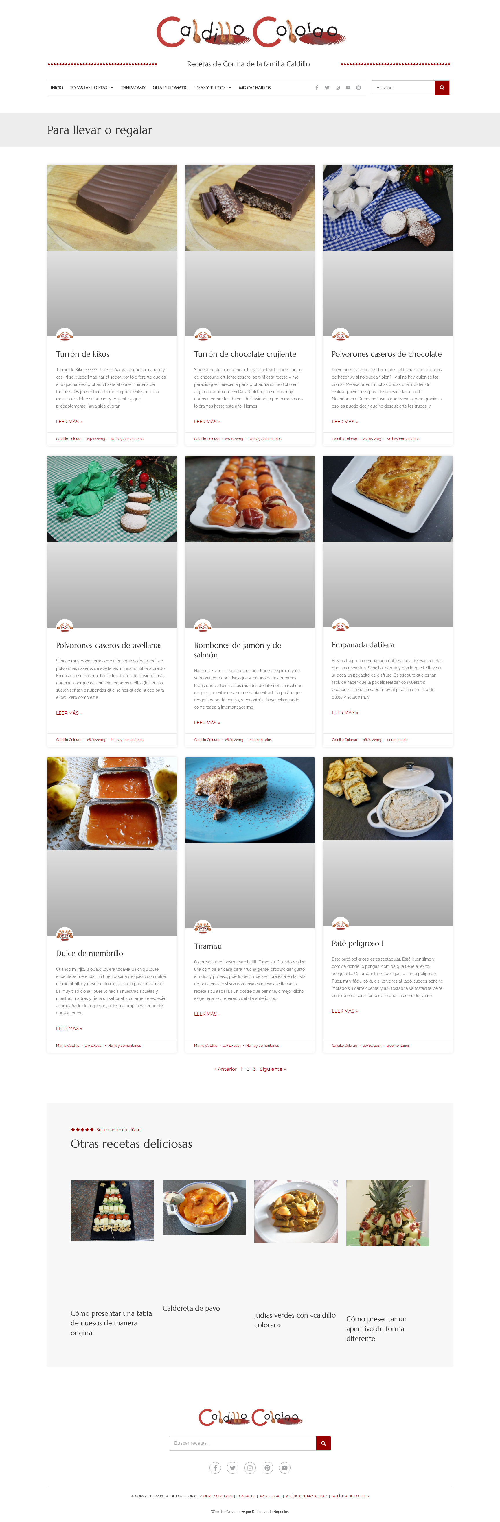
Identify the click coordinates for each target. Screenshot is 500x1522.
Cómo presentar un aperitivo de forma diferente (376, 1329)
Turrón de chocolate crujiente (245, 354)
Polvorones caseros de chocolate (387, 354)
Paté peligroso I (358, 943)
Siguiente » (273, 1069)
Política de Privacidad (306, 1496)
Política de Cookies (350, 1496)
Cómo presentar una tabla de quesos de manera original (111, 1323)
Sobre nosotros (216, 1496)
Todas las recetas (88, 87)
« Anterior (225, 1069)
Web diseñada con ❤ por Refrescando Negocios (250, 1512)
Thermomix (133, 87)
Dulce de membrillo (89, 953)
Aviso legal (270, 1496)
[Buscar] (442, 88)
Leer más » (69, 422)
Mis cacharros (255, 87)
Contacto (246, 1496)
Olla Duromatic (170, 87)
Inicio (57, 87)
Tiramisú (208, 946)
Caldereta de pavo (191, 1308)
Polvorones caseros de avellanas (109, 645)
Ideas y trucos (209, 87)
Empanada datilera (363, 644)
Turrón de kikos (82, 354)
